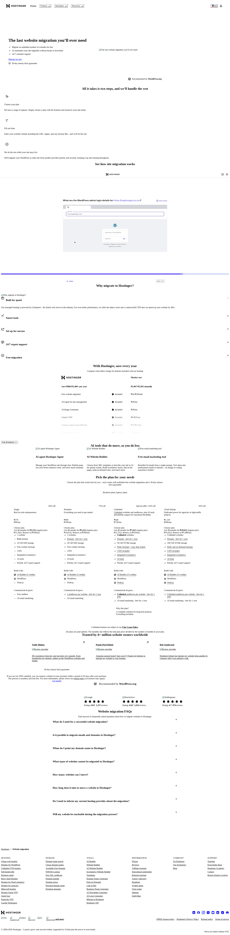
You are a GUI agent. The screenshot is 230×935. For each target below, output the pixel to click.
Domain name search (54, 861)
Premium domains (53, 889)
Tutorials (211, 861)
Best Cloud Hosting (9, 879)
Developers (59, 6)
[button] (115, 300)
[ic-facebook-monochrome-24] (198, 912)
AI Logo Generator (95, 896)
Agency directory (139, 879)
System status (137, 885)
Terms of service (222, 919)
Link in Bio (91, 885)
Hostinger (5, 849)
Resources (76, 6)
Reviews (135, 865)
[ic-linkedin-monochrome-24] (193, 912)
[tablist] (115, 492)
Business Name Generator (97, 889)
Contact (211, 872)
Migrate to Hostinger (95, 899)
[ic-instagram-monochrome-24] (203, 912)
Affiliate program (139, 868)
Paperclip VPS (7, 899)
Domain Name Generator (97, 879)
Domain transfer (52, 879)
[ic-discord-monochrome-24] (227, 912)
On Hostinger (178, 861)
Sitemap (135, 892)
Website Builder (93, 865)
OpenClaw (5, 896)
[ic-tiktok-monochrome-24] (222, 912)
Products (43, 6)
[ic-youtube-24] (213, 912)
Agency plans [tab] (121, 492)
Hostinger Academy (216, 868)
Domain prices (52, 882)
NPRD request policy (165, 919)
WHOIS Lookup (53, 872)
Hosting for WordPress (10, 865)
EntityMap (136, 896)
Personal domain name (55, 885)
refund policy (79, 678)
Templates (91, 875)
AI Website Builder (95, 868)
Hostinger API (93, 903)
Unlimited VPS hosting (11, 868)
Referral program (139, 875)
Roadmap (136, 882)
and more (59, 919)
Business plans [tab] (109, 492)
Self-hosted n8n (7, 872)
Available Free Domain (55, 868)
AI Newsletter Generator (97, 892)
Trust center (137, 889)
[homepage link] (16, 6)
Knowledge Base (215, 865)
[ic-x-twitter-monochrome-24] (208, 912)
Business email (7, 875)
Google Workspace (9, 903)
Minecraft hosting (8, 889)
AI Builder (91, 861)
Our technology (179, 865)
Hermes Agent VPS (9, 892)
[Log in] (221, 6)
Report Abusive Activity (218, 875)
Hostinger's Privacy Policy (188, 919)
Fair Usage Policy (130, 627)
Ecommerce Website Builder (98, 872)
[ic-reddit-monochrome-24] (217, 912)
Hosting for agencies (9, 885)
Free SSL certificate (54, 875)
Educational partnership (142, 872)
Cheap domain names (55, 865)
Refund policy (207, 919)
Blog (175, 868)
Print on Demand (94, 882)
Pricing (33, 6)
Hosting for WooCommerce (12, 882)
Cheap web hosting (9, 861)
